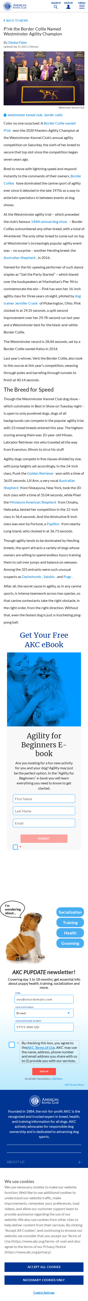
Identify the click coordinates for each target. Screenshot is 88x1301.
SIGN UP (44, 1071)
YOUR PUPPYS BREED (24, 1007)
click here (57, 1078)
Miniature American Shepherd (32, 502)
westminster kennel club (25, 115)
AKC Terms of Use (41, 1047)
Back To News (17, 20)
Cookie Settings (44, 1292)
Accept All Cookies (44, 1267)
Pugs (67, 576)
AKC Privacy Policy (74, 1084)
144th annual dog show (49, 221)
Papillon (53, 524)
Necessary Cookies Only (44, 1280)
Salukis (49, 576)
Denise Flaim (17, 42)
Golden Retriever (40, 473)
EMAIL (18, 993)
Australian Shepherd (19, 257)
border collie (53, 115)
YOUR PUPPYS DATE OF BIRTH (28, 1021)
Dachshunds (31, 576)
